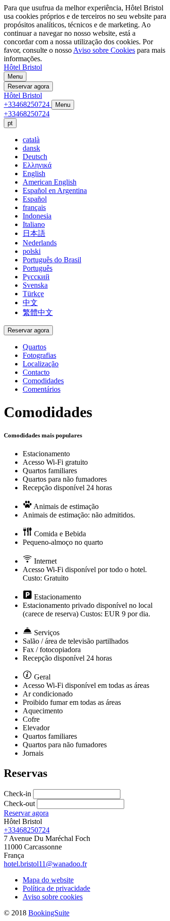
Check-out (19, 804)
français (34, 207)
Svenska (35, 285)
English (34, 174)
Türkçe (33, 294)
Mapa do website (48, 880)
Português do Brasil (52, 260)
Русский (36, 277)
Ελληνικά (37, 165)
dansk (31, 148)
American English (49, 182)
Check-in (17, 794)
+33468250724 (27, 830)
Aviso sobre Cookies (104, 50)
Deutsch (35, 157)
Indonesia (37, 216)
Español (35, 199)
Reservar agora (26, 813)
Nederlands (40, 243)
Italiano (34, 224)
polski (32, 251)
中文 (30, 303)
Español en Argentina (55, 190)
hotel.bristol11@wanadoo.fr (45, 864)
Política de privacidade (56, 888)
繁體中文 (38, 312)
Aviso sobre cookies (53, 897)
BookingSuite (48, 913)
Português (37, 268)
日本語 (34, 233)
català (31, 140)
